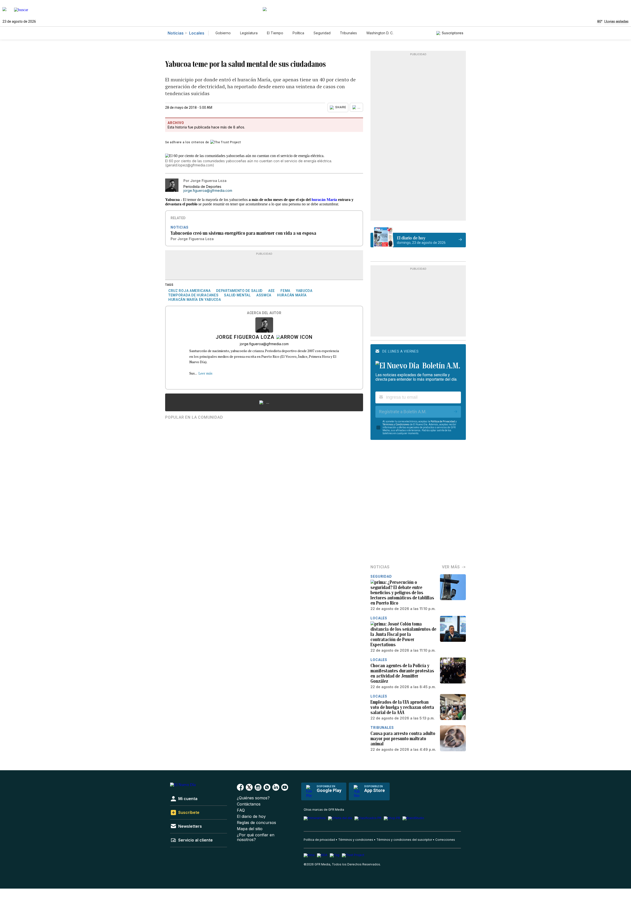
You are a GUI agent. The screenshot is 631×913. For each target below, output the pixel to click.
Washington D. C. (379, 33)
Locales (196, 33)
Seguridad (322, 33)
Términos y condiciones (355, 839)
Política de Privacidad (443, 421)
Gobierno (223, 33)
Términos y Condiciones (396, 424)
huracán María (324, 199)
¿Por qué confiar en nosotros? (255, 837)
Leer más (205, 373)
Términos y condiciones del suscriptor (404, 839)
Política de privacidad (319, 839)
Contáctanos (249, 804)
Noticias (176, 33)
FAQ (241, 810)
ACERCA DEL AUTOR (264, 313)
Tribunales (348, 33)
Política (298, 33)
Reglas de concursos (256, 822)
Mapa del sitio (250, 828)
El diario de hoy (251, 816)
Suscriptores (452, 33)
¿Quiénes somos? (253, 798)
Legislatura (249, 33)
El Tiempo (275, 33)
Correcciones (445, 839)
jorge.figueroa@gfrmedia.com (207, 191)
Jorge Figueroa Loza (245, 337)
